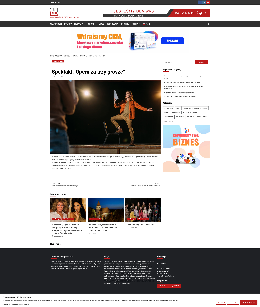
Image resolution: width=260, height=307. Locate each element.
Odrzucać (233, 302)
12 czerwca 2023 (58, 77)
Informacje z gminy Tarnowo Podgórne (59, 16)
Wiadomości (168, 121)
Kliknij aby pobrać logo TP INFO (169, 286)
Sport (198, 117)
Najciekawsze (168, 117)
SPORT (91, 24)
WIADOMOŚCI (56, 24)
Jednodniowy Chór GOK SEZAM (141, 224)
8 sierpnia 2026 (132, 227)
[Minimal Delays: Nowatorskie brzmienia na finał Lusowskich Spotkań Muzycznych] (106, 210)
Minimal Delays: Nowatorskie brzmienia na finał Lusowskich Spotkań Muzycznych (103, 227)
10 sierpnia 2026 (58, 236)
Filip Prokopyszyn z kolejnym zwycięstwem (179, 92)
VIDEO (101, 24)
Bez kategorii (57, 219)
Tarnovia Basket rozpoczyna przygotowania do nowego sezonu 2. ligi (185, 77)
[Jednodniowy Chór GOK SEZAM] (143, 210)
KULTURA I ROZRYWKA (73, 24)
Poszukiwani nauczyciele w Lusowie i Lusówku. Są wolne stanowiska (183, 87)
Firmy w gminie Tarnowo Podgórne (195, 108)
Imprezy (166, 112)
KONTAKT (136, 24)
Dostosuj (220, 302)
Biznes (178, 108)
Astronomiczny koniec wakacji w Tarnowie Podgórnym (183, 82)
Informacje (176, 112)
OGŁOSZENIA (112, 24)
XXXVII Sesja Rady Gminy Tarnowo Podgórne (180, 96)
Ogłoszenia (180, 117)
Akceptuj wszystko (249, 302)
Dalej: (145, 184)
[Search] (208, 24)
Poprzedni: (65, 184)
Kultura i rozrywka (58, 61)
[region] (130, 300)
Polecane (190, 117)
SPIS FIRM (125, 24)
